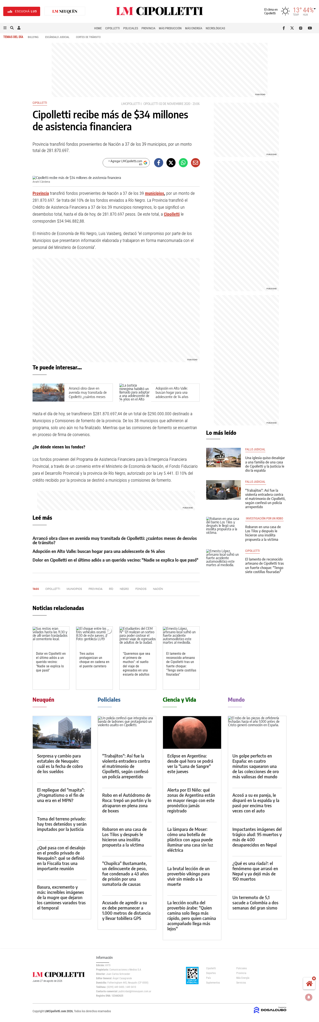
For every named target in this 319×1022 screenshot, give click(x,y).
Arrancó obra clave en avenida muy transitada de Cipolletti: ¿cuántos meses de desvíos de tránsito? (88, 394)
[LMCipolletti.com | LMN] (64, 11)
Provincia (148, 28)
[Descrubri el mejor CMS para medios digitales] (270, 1014)
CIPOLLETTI (252, 550)
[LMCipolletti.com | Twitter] (293, 28)
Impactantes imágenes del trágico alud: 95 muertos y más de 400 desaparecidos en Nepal (257, 836)
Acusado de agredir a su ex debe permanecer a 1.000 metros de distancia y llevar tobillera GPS (126, 910)
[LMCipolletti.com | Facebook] (284, 28)
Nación (158, 588)
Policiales (130, 28)
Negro (124, 588)
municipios (154, 193)
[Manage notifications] (308, 997)
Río (111, 588)
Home (98, 28)
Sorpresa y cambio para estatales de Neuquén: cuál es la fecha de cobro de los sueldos (60, 763)
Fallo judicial (255, 481)
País (208, 978)
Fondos (140, 588)
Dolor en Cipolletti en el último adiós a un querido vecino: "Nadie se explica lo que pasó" (115, 559)
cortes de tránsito (88, 37)
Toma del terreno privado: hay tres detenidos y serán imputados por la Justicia (62, 824)
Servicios (241, 982)
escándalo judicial (57, 37)
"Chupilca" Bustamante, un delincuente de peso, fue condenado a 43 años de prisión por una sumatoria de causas (125, 873)
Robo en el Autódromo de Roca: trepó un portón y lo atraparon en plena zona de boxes (126, 802)
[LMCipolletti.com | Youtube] (310, 28)
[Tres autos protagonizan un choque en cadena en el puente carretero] (94, 637)
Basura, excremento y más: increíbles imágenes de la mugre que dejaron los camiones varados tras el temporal (61, 897)
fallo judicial (255, 449)
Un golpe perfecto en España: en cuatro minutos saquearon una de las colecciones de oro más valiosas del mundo (255, 766)
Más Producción (170, 28)
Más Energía (193, 28)
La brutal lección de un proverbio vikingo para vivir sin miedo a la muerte (188, 876)
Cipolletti (112, 28)
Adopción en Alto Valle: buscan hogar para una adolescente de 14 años (172, 392)
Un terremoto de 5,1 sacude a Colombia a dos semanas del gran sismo (255, 902)
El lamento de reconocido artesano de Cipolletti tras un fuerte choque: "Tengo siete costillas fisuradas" (181, 664)
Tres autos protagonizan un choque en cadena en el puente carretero (94, 660)
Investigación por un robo (264, 518)
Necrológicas (215, 28)
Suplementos (213, 982)
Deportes (211, 973)
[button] (5, 28)
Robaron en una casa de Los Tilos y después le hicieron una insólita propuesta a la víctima (263, 533)
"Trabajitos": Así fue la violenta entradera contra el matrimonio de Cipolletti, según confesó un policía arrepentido (265, 498)
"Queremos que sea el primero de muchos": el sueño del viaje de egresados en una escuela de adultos (136, 664)
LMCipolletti (130, 104)
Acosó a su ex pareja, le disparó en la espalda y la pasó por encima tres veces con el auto (255, 802)
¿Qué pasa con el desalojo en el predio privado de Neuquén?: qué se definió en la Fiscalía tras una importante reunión (61, 858)
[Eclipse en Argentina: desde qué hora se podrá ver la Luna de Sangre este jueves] (192, 732)
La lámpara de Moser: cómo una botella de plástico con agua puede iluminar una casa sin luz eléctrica (190, 839)
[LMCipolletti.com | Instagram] (301, 28)
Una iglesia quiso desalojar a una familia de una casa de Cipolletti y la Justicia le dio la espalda (265, 464)
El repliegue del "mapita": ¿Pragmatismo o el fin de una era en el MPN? (61, 795)
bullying (33, 37)
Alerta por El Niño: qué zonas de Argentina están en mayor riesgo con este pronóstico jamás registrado (191, 800)
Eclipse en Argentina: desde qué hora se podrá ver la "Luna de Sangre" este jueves (190, 763)
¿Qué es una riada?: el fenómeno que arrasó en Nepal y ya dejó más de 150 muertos (255, 870)
